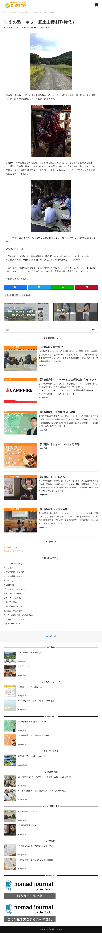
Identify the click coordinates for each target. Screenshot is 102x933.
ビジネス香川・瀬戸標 (13, 576)
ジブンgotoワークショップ (15, 619)
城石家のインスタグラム (14, 551)
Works (6, 581)
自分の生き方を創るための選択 (17, 615)
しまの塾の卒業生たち (13, 602)
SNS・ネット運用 (11, 598)
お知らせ (7, 568)
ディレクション (10, 593)
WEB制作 (8, 585)
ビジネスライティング (13, 589)
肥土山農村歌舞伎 (12, 295)
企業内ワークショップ (13, 624)
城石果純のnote (10, 547)
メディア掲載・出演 (12, 572)
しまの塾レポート (42, 28)
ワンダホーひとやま (12, 563)
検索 (94, 329)
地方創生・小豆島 (11, 611)
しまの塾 (27, 295)
